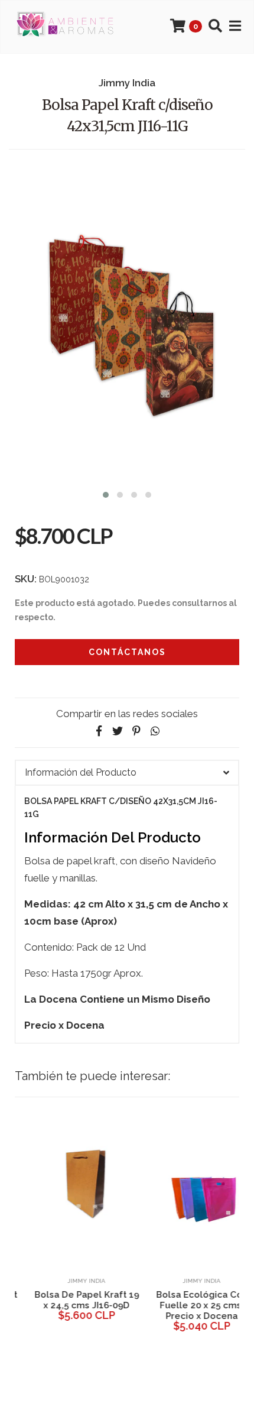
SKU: (26, 579)
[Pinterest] (136, 731)
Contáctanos (127, 652)
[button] (106, 493)
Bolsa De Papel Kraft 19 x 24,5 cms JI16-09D (69, 1300)
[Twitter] (117, 731)
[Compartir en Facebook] (98, 731)
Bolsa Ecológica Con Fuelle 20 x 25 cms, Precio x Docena (184, 1305)
